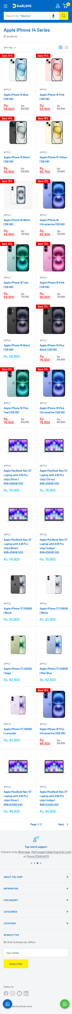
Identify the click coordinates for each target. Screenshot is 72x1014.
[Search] (63, 16)
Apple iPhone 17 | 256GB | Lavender (18, 731)
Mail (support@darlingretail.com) (51, 852)
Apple (7, 89)
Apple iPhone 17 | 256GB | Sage (18, 670)
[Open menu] (5, 6)
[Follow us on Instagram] (12, 993)
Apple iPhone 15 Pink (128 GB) (52, 96)
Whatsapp (24, 852)
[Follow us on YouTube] (19, 993)
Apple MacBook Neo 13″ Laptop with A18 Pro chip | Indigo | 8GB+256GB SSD (54, 546)
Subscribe (16, 963)
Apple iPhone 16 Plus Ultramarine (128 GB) (52, 410)
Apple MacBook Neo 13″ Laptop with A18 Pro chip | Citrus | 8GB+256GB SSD (54, 477)
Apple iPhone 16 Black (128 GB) (17, 347)
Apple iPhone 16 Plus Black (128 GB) (52, 347)
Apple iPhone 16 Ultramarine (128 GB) (52, 222)
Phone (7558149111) (38, 856)
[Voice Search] (53, 16)
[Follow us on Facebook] (6, 993)
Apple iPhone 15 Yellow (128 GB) (53, 159)
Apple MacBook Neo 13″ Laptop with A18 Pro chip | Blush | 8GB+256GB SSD (18, 546)
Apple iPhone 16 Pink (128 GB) (52, 284)
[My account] (58, 6)
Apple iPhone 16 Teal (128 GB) (16, 284)
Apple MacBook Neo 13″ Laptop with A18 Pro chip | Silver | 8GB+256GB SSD (18, 477)
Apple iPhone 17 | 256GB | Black (18, 610)
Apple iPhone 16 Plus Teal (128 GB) (16, 410)
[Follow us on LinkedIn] (26, 993)
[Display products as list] (66, 47)
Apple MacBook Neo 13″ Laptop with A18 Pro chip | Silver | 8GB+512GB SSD (18, 798)
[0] (65, 6)
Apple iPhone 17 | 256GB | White (54, 610)
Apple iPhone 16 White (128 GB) (17, 222)
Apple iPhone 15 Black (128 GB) (17, 159)
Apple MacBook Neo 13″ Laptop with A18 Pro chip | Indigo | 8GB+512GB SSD (54, 798)
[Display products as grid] (60, 47)
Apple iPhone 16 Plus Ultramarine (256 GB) (52, 731)
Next (61, 824)
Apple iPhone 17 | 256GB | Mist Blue (54, 670)
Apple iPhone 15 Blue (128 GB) (16, 96)
